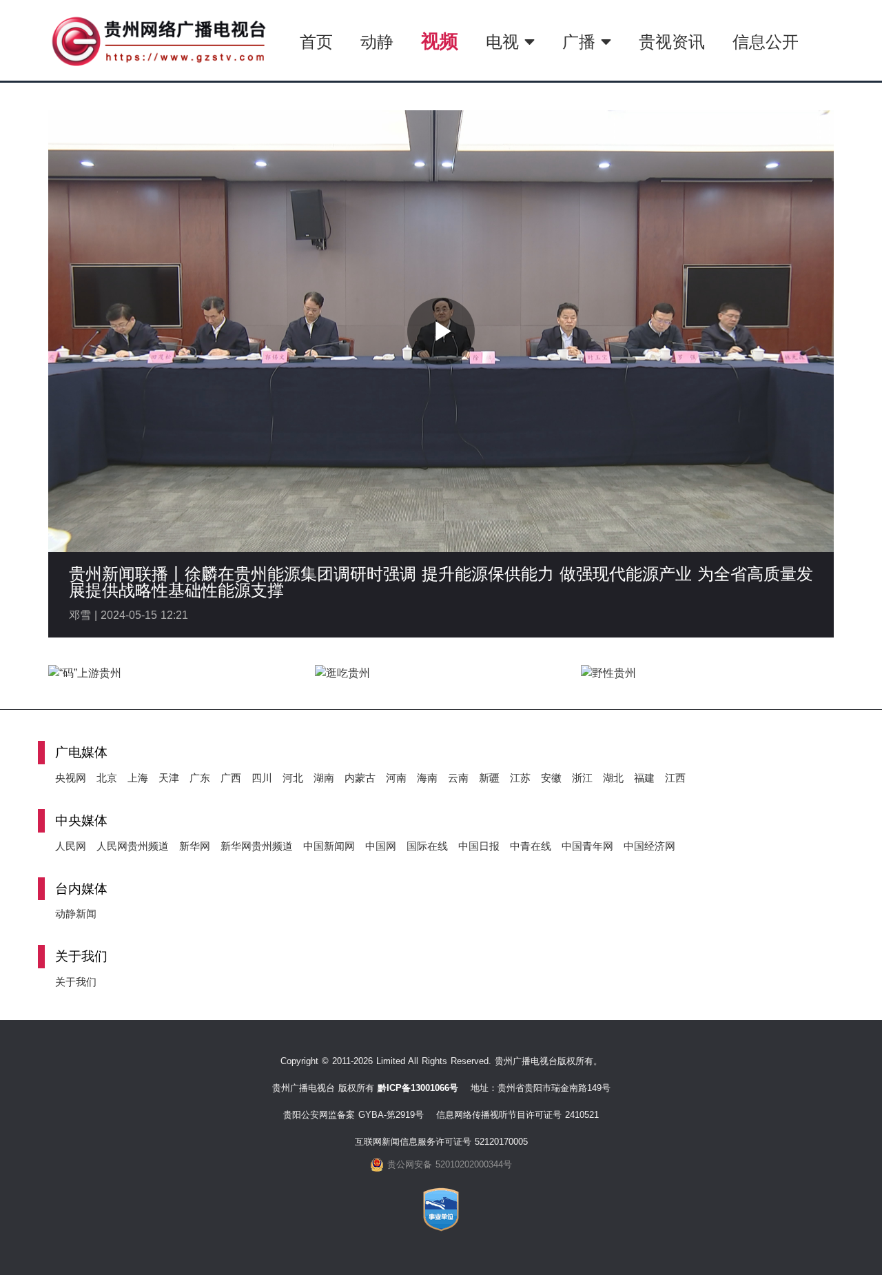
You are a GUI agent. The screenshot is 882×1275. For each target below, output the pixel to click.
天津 (168, 778)
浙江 (582, 778)
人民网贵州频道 (132, 846)
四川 (262, 778)
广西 (230, 778)
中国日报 (479, 846)
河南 (396, 778)
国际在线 (427, 846)
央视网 (70, 778)
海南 (427, 778)
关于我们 (75, 982)
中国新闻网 (329, 846)
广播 (581, 41)
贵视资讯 (672, 41)
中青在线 (530, 846)
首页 (316, 41)
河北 (293, 778)
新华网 (194, 846)
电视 (505, 41)
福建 (644, 778)
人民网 (70, 846)
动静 (376, 41)
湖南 (324, 778)
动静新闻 (75, 913)
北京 (106, 778)
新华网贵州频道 (256, 846)
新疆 (489, 778)
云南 (458, 778)
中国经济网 (649, 846)
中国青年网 (587, 846)
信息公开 (765, 41)
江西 (675, 778)
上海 (137, 778)
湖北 (613, 778)
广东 (199, 778)
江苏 (520, 778)
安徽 (551, 778)
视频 (439, 41)
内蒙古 (360, 778)
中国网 (380, 846)
